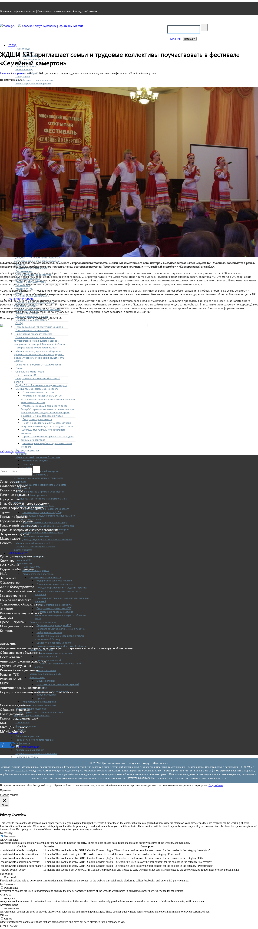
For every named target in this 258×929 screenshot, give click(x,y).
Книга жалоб (22, 722)
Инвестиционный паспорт (29, 749)
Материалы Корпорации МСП (46, 673)
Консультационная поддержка (39, 705)
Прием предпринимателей (19, 718)
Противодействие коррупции (31, 316)
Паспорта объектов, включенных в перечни (61, 628)
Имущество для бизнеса (42, 622)
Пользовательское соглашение (54, 11)
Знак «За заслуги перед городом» (34, 80)
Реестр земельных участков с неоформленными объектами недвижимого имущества (38, 478)
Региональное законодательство (54, 584)
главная (175, 38)
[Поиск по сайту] (204, 27)
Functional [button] (6, 873)
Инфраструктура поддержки (31, 708)
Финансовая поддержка (35, 570)
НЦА (3, 573)
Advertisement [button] (9, 905)
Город (12, 45)
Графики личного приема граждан (34, 739)
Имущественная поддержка (38, 573)
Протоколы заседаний (49, 660)
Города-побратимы (14, 516)
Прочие (41, 698)
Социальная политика (15, 600)
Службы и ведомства (15, 705)
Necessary (10, 836)
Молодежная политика (16, 626)
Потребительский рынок (17, 591)
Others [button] (4, 915)
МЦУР (4, 683)
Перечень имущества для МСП (54, 625)
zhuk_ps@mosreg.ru (214, 770)
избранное (7, 451)
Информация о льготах (49, 632)
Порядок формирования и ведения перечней (62, 587)
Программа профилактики (37, 536)
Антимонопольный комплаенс (22, 687)
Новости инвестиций (26, 756)
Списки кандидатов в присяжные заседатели (40, 491)
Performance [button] (7, 884)
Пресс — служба (12, 622)
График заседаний (47, 656)
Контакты (6, 630)
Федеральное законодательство (54, 580)
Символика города (13, 486)
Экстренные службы (14, 534)
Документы (8, 643)
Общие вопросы (46, 680)
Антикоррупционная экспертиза (23, 661)
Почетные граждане (14, 494)
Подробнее (216, 785)
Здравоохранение (13, 595)
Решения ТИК (9, 674)
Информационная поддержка (39, 701)
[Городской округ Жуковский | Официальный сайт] (50, 26)
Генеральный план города (19, 525)
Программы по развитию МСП (54, 608)
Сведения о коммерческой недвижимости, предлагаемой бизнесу (59, 637)
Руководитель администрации (21, 556)
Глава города (22, 48)
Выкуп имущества (47, 694)
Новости (6, 543)
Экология (7, 608)
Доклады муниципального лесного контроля (47, 539)
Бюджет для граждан (27, 450)
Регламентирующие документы (54, 653)
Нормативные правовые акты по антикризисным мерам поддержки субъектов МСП (60, 615)
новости (20, 451)
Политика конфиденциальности (17, 11)
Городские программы (16, 521)
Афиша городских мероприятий (33, 83)
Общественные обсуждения (20, 652)
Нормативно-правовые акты (45, 577)
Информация (22, 743)
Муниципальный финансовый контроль (37, 457)
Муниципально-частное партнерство (36, 753)
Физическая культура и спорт (21, 613)
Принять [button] (5, 790)
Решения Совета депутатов (19, 670)
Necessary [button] (6, 833)
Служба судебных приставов (31, 495)
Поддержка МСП (25, 563)
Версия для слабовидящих (85, 11)
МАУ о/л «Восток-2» (14, 727)
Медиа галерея (10, 538)
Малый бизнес (17, 553)
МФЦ (3, 722)
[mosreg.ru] (8, 26)
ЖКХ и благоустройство (17, 586)
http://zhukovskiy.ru (138, 778)
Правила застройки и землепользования (29, 529)
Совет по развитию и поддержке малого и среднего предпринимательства (38, 713)
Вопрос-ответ (37, 677)
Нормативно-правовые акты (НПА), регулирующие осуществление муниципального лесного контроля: (48, 516)
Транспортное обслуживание (21, 604)
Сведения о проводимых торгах (54, 642)
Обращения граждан (27, 736)
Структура (7, 560)
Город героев (22, 76)
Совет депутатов (12, 714)
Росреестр (21, 453)
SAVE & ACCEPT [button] (10, 925)
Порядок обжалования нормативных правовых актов (39, 692)
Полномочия (9, 564)
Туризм (5, 512)
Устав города (9, 481)
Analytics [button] (5, 894)
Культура (6, 617)
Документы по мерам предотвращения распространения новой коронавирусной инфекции (37, 261)
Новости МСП (23, 560)
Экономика (8, 578)
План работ (28, 464)
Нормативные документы (36, 460)
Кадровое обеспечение (17, 569)
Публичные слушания (15, 665)
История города (24, 69)
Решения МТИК (11, 679)
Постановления (11, 657)
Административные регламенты (54, 604)
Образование (9, 582)
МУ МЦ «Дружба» (13, 731)
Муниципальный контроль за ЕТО (34, 543)
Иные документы (46, 670)
